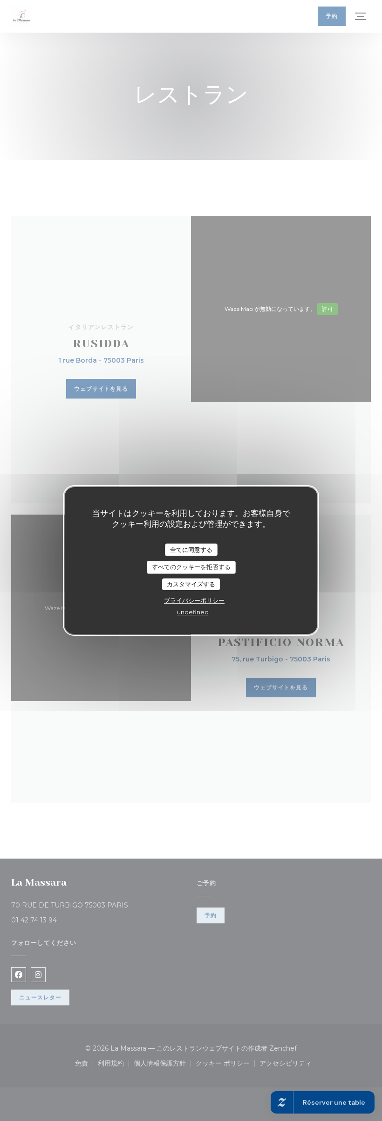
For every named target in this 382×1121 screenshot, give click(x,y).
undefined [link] (193, 612)
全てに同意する (191, 549)
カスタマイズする (191, 584)
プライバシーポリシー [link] (194, 600)
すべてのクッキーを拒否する (191, 567)
